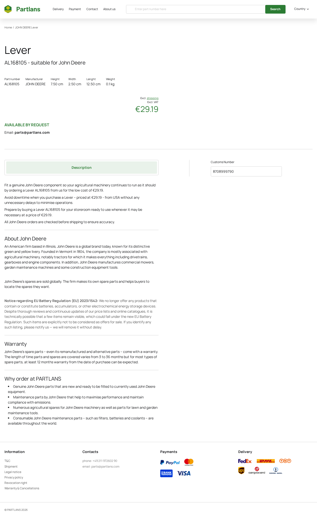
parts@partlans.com (32, 132)
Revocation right (15, 483)
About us (109, 9)
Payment (75, 9)
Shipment (11, 466)
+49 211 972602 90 (105, 461)
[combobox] (301, 9)
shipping (152, 98)
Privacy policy (13, 477)
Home (8, 27)
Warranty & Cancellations (21, 488)
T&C (7, 461)
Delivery (58, 9)
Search (275, 9)
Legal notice (12, 472)
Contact (92, 9)
